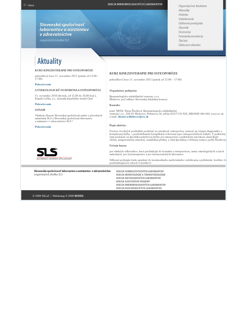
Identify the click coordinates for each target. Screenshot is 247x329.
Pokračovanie (43, 84)
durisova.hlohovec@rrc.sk (133, 116)
